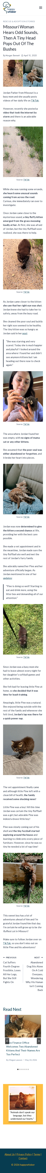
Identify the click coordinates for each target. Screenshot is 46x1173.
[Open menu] (40, 7)
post (24, 333)
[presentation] (23, 1026)
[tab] (18, 1069)
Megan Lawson (15, 1060)
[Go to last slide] (7, 1041)
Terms (36, 1154)
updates (7, 578)
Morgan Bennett (13, 55)
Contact (23, 1158)
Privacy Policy (24, 1154)
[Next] (39, 1041)
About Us (10, 1154)
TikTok (35, 100)
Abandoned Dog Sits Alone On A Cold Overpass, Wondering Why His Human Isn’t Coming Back (34, 974)
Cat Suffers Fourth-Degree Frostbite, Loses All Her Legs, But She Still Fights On (12, 970)
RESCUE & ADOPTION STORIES (19, 21)
